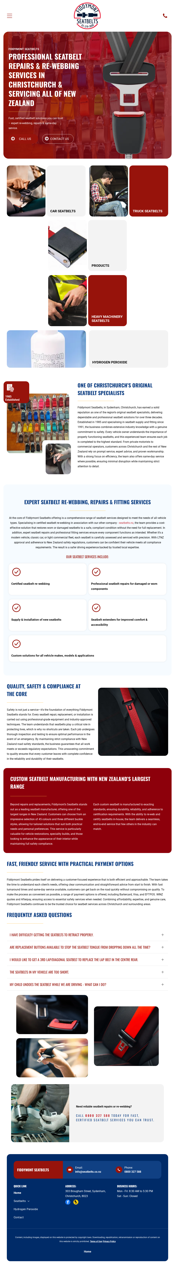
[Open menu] (9, 15)
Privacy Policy (109, 1241)
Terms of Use (96, 1241)
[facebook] (67, 1203)
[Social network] (75, 1202)
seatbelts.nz (126, 522)
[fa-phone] (165, 17)
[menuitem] (36, 1193)
